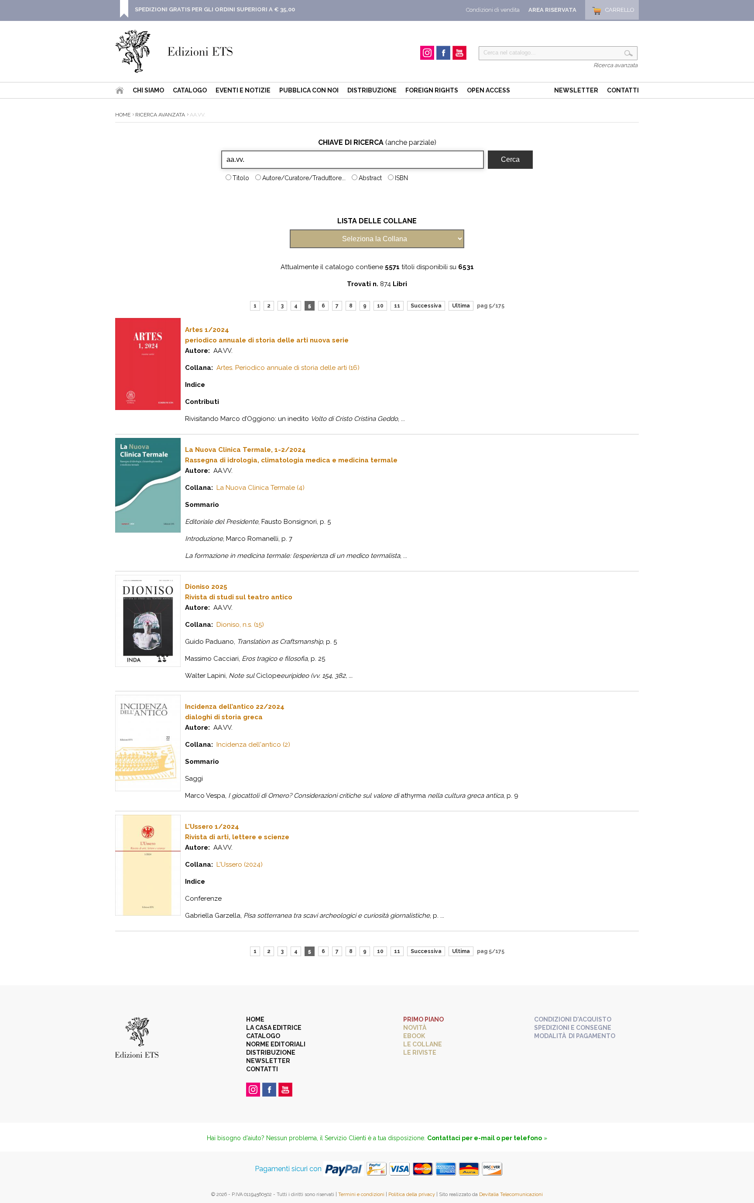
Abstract (370, 177)
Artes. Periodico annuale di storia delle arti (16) (288, 368)
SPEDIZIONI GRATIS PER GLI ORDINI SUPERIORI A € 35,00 (215, 9)
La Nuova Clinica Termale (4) (260, 488)
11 (397, 306)
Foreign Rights (431, 90)
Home (122, 115)
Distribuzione (372, 90)
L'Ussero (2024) (239, 864)
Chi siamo (148, 90)
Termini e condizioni (361, 1194)
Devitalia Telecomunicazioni (511, 1194)
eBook (414, 1035)
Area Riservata (552, 10)
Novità (414, 1027)
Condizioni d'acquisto (572, 1019)
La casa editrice (274, 1027)
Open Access (488, 90)
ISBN (401, 177)
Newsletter (576, 90)
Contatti (623, 90)
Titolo (241, 177)
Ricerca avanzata (615, 65)
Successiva (426, 306)
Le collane (422, 1044)
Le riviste (419, 1052)
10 (380, 306)
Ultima (461, 306)
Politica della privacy (411, 1194)
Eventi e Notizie (243, 90)
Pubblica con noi (309, 90)
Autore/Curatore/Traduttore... (304, 177)
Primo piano (423, 1019)
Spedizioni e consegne (572, 1027)
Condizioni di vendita (493, 10)
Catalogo (190, 90)
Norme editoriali (275, 1044)
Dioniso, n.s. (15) (240, 625)
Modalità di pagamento (574, 1035)
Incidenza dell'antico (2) (253, 744)
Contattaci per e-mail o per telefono (484, 1138)
